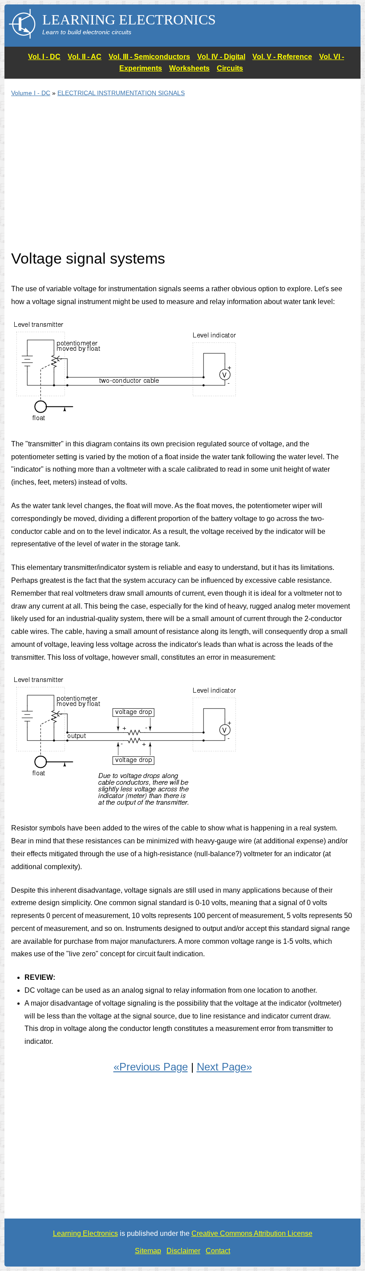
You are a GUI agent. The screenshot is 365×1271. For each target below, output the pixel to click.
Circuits (230, 68)
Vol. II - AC (84, 56)
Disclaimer (183, 1251)
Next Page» (224, 1067)
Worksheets (189, 68)
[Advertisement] (182, 178)
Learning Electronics (85, 1233)
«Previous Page (151, 1067)
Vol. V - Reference (282, 56)
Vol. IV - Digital (221, 56)
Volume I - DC (30, 92)
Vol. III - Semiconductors (149, 56)
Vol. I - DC (44, 56)
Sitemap (148, 1251)
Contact (218, 1251)
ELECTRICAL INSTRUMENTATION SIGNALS (121, 92)
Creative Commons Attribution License (251, 1233)
